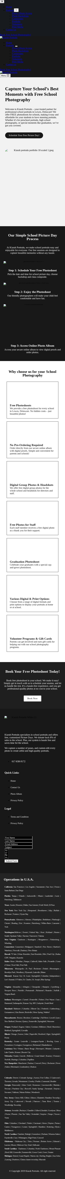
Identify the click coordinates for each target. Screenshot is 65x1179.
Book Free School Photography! (15, 69)
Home (9, 42)
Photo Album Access (22, 48)
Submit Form (11, 861)
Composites (17, 53)
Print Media (17, 61)
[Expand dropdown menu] (16, 46)
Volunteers (17, 59)
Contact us (11, 64)
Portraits (10, 45)
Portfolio (16, 56)
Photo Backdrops (20, 51)
